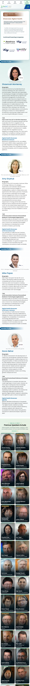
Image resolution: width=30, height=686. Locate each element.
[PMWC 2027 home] (8, 6)
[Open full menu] (27, 6)
